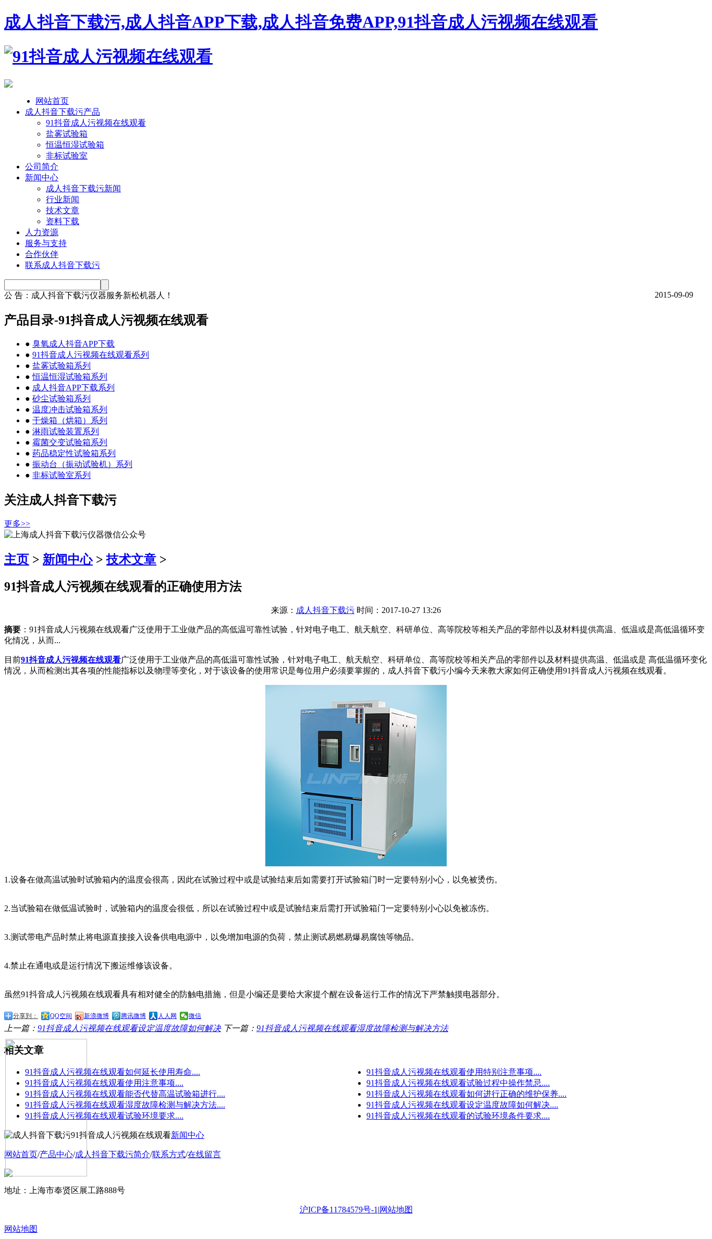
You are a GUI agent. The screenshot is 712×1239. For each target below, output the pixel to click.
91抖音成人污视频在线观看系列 (90, 354)
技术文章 (62, 210)
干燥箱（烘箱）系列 (69, 420)
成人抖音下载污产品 (62, 111)
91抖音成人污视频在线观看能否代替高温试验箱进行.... (125, 1093)
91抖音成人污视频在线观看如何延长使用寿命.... (112, 1072)
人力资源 (41, 232)
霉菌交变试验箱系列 (69, 442)
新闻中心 (41, 177)
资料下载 (62, 221)
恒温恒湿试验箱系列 (69, 376)
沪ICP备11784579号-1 (339, 1209)
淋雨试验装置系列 (65, 431)
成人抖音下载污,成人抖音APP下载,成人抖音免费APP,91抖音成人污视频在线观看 (301, 22)
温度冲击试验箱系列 (69, 409)
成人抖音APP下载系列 (73, 387)
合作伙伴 (41, 254)
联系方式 (169, 1154)
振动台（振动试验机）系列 (82, 464)
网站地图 (396, 1209)
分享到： (25, 1016)
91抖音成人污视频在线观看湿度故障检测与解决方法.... (125, 1104)
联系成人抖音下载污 (62, 265)
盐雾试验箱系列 (61, 365)
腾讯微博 (133, 1016)
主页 (16, 559)
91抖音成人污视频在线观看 (96, 122)
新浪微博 (96, 1016)
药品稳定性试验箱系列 (74, 453)
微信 (195, 1016)
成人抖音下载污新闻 (83, 188)
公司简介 (41, 166)
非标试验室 (67, 155)
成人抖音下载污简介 (112, 1154)
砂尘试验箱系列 (61, 398)
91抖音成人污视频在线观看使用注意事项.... (104, 1082)
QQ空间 (61, 1016)
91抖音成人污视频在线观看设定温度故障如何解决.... (462, 1104)
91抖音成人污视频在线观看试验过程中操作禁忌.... (458, 1082)
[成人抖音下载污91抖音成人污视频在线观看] (108, 56)
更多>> (17, 523)
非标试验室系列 (61, 475)
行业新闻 (62, 199)
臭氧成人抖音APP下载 (73, 343)
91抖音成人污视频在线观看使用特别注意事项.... (454, 1072)
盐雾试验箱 (67, 133)
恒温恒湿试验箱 (75, 144)
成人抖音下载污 (325, 610)
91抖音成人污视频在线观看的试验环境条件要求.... (458, 1115)
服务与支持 (46, 243)
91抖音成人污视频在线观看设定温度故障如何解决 (129, 1028)
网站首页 (52, 100)
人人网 (167, 1016)
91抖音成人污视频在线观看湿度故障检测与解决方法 (352, 1028)
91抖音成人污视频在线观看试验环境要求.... (104, 1115)
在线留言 (204, 1154)
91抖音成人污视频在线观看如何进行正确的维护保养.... (466, 1093)
